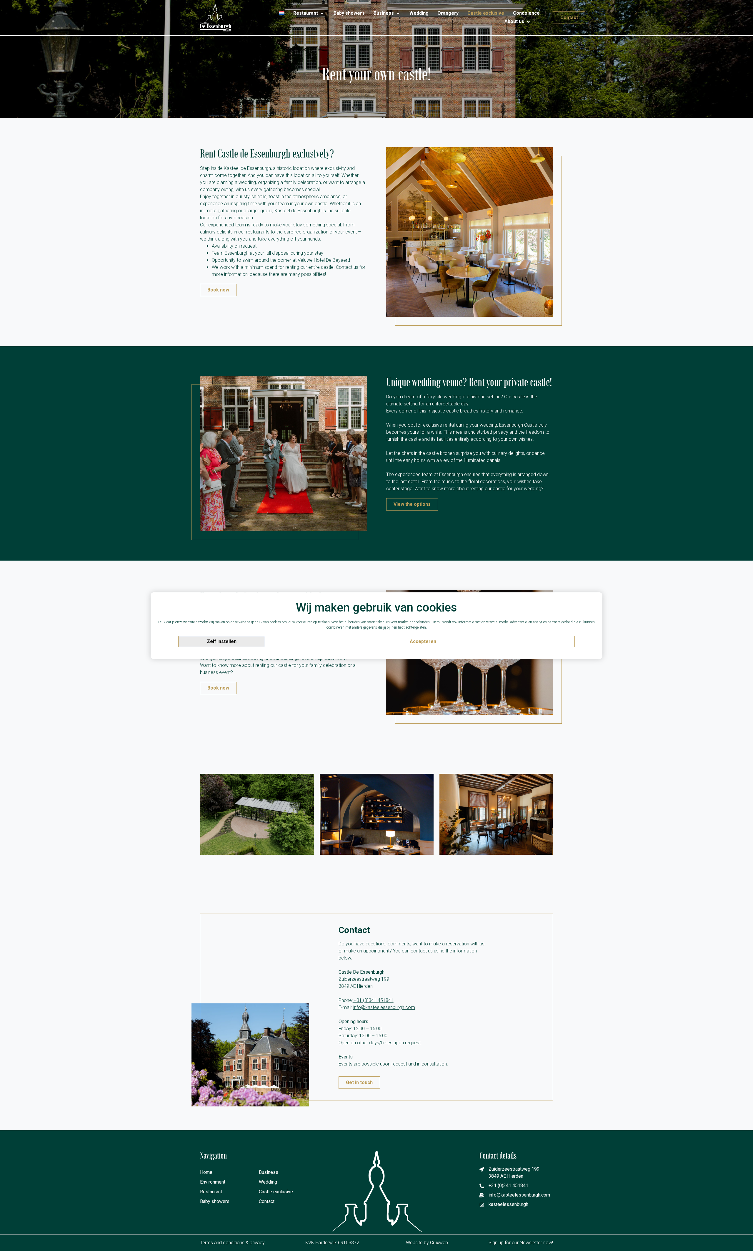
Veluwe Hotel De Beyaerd (324, 260)
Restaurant (211, 1191)
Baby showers (214, 1201)
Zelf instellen (221, 641)
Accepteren (423, 641)
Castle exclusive (276, 1191)
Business (268, 1172)
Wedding (268, 1182)
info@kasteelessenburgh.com (384, 1007)
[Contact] (539, 19)
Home (206, 1172)
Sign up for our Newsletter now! (521, 1242)
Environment (212, 1182)
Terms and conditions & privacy (232, 1242)
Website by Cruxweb (427, 1242)
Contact (266, 1201)
